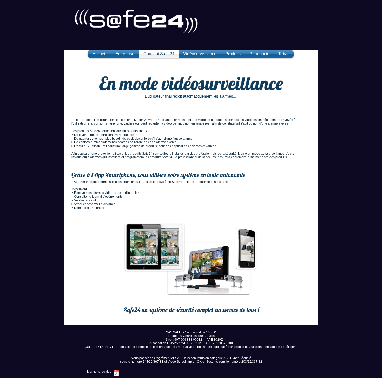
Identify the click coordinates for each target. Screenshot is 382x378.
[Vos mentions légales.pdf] (116, 373)
